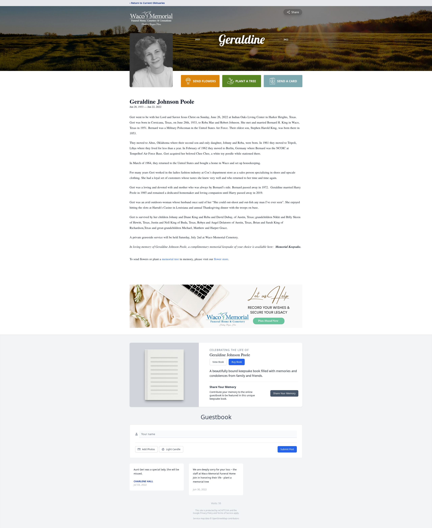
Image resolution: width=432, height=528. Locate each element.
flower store (221, 259)
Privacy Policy (206, 513)
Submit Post (287, 449)
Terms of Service (225, 513)
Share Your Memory (284, 393)
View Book (218, 361)
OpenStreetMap (219, 518)
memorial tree (170, 259)
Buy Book (237, 361)
